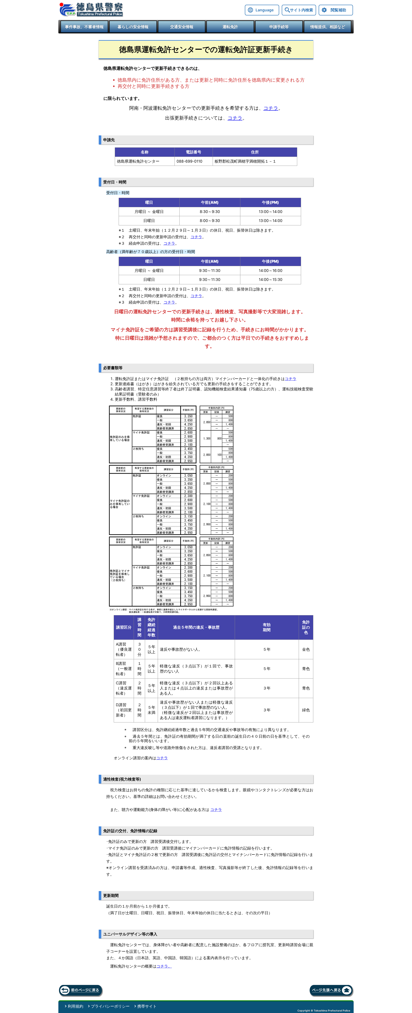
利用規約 (75, 1006)
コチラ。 (164, 966)
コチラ (271, 108)
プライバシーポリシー (110, 1006)
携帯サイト (147, 1006)
